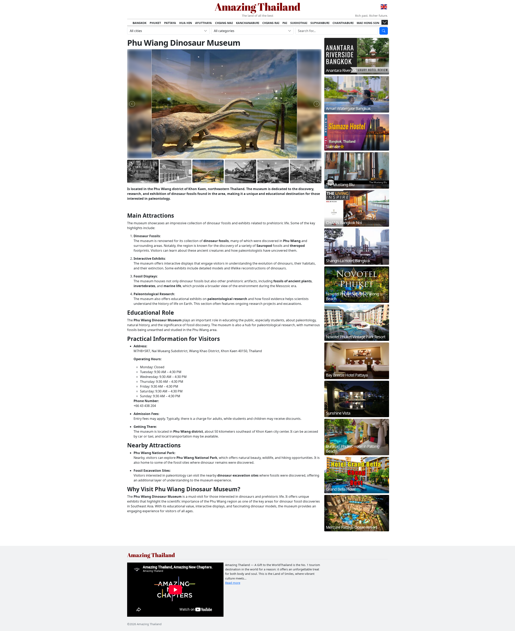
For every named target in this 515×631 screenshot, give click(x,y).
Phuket (155, 23)
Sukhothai (298, 23)
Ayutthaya (203, 23)
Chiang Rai (270, 23)
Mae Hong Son (368, 23)
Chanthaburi (343, 23)
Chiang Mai (224, 23)
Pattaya (170, 23)
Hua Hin (185, 23)
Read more (232, 583)
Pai (284, 23)
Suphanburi (319, 23)
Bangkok (139, 23)
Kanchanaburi (247, 23)
